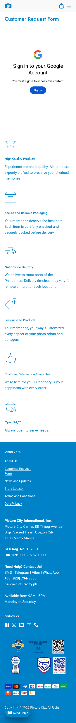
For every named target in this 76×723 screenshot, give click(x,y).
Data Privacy (13, 503)
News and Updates (18, 481)
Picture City (38, 707)
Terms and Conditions (20, 496)
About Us (11, 461)
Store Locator (14, 488)
